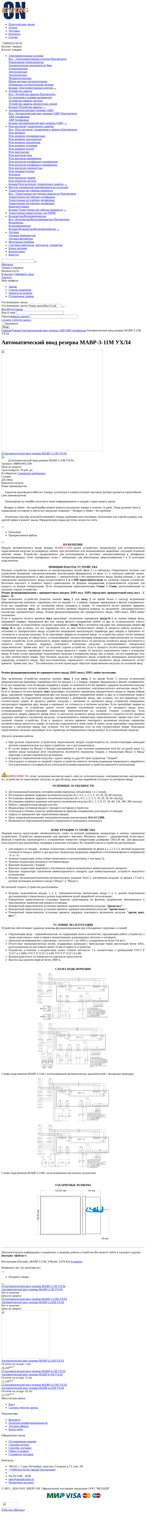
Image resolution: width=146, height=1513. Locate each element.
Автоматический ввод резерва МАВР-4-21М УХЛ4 (32, 1387)
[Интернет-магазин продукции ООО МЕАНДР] (15, 18)
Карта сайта (16, 1429)
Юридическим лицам (22, 24)
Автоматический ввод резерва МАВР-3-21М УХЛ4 (32, 1302)
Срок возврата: (10, 470)
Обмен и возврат (19, 1451)
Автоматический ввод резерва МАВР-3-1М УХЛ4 (31, 1289)
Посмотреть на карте (21, 1482)
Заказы (13, 286)
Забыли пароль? (20, 316)
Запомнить (11, 323)
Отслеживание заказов (22, 1441)
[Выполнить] (63, 306)
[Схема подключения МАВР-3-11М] (73, 1018)
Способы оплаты (19, 1444)
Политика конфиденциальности (28, 1422)
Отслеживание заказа (14, 305)
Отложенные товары (21, 296)
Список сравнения (20, 289)
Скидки (13, 37)
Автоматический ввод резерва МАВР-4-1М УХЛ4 (31, 1374)
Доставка (14, 30)
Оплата (13, 27)
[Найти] (35, 261)
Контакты (14, 33)
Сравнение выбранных (31, 473)
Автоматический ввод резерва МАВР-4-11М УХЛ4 (32, 1360)
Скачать (76, 1261)
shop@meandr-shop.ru (21, 1479)
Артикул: (7, 463)
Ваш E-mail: (8, 312)
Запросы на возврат (20, 293)
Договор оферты (19, 1426)
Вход (4, 309)
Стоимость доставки (21, 1454)
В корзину (7, 274)
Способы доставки (20, 1447)
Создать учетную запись (16, 319)
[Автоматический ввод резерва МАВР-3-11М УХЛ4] (34, 453)
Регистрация (15, 309)
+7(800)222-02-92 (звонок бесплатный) (32, 1469)
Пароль (5, 316)
